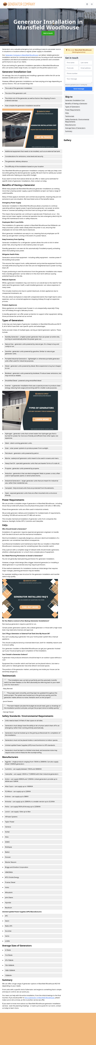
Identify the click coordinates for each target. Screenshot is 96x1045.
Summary (68, 131)
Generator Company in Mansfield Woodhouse (21, 55)
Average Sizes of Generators (75, 128)
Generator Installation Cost (75, 100)
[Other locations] (87, 4)
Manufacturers (70, 125)
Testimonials (69, 116)
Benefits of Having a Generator (76, 104)
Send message (79, 89)
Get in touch (48, 33)
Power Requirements (72, 110)
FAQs (67, 113)
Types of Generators (72, 107)
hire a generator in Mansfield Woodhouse (39, 998)
